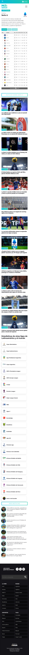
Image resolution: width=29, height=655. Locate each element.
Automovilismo (5, 624)
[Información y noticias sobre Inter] (5, 35)
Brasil (16, 605)
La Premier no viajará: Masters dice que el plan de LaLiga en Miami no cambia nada (14, 311)
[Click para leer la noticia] (14, 104)
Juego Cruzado (18, 637)
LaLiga (8, 384)
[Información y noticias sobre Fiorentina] (5, 72)
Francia (17, 608)
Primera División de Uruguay (14, 478)
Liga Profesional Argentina (13, 357)
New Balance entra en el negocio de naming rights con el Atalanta (13, 212)
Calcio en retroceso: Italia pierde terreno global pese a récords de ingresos (14, 331)
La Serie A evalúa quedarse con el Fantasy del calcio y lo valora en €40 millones (14, 153)
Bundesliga (9, 418)
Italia (16, 598)
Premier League (10, 391)
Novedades (17, 615)
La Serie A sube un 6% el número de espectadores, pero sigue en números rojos (13, 291)
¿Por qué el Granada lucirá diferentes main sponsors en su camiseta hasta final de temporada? (17, 538)
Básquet (4, 618)
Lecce (7, 77)
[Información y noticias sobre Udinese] (5, 61)
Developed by (9, 644)
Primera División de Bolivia (13, 458)
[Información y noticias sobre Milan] (5, 40)
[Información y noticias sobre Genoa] (5, 67)
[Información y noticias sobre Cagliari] (5, 75)
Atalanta (8, 50)
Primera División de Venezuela (14, 485)
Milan (7, 40)
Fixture (9, 29)
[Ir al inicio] (4, 6)
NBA (7, 404)
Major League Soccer (12, 398)
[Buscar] (2, 1)
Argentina (17, 586)
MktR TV (4, 592)
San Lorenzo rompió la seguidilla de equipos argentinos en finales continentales (16, 515)
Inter (7, 35)
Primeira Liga (10, 445)
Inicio (3, 586)
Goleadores (14, 29)
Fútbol (3, 615)
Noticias (3, 589)
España (17, 595)
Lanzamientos (18, 621)
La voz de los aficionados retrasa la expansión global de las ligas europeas (14, 232)
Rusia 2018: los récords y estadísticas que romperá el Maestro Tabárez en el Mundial (17, 509)
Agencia (4, 605)
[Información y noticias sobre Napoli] (5, 38)
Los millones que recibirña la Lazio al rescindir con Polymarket (14, 113)
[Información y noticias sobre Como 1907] (5, 46)
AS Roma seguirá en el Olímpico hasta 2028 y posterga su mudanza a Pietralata (14, 271)
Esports (3, 627)
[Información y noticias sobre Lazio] (5, 56)
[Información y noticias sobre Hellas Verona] (5, 83)
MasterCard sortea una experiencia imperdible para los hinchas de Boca (17, 532)
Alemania (17, 602)
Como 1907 (8, 45)
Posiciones (4, 29)
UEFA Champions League (13, 371)
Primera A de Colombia (12, 451)
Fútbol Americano (6, 630)
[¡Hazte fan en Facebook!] (17, 569)
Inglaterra (17, 589)
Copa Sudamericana (12, 351)
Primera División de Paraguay (14, 471)
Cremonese (8, 79)
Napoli (7, 37)
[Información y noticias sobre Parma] (5, 69)
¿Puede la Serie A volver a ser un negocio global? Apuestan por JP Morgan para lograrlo (14, 251)
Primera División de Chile (13, 465)
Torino (7, 64)
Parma (7, 69)
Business (17, 618)
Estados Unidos (18, 592)
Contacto (4, 608)
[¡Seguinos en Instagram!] (23, 569)
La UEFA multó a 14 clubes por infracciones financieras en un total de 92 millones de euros (14, 133)
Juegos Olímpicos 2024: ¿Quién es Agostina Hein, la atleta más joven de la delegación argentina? (16, 526)
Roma (7, 48)
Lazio (7, 56)
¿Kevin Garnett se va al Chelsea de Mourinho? (16, 520)
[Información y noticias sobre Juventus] (5, 43)
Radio (3, 595)
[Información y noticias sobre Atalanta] (5, 51)
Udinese (7, 61)
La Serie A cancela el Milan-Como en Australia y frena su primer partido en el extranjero (14, 192)
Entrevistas (4, 598)
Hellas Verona (8, 82)
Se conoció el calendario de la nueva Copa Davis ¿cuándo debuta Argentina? (17, 544)
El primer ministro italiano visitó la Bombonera (16, 549)
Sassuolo (8, 58)
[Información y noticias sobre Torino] (5, 64)
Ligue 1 (8, 411)
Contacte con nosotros (14, 651)
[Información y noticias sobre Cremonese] (5, 80)
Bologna (8, 53)
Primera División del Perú (13, 491)
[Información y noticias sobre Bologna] (5, 54)
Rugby (3, 637)
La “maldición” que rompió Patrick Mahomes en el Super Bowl (16, 555)
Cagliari (7, 74)
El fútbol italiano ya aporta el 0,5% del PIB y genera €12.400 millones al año (13, 172)
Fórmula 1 (17, 633)
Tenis (3, 621)
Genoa (7, 66)
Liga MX (8, 438)
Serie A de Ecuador (11, 498)
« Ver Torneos (5, 10)
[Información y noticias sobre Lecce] (5, 77)
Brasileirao (9, 424)
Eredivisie (9, 431)
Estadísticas (4, 602)
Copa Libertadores (11, 344)
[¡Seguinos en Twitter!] (20, 569)
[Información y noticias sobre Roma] (5, 48)
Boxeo (3, 633)
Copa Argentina (10, 364)
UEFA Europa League (12, 378)
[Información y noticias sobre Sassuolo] (5, 59)
